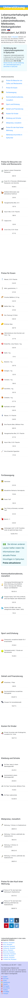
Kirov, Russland (7, 944)
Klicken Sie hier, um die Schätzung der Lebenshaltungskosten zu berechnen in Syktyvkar (14, 64)
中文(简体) (6, 991)
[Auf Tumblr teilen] (16, 920)
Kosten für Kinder (12, 113)
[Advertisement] (14, 152)
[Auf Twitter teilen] (11, 920)
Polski (5, 980)
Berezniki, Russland (8, 952)
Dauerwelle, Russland (9, 954)
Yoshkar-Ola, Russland (9, 959)
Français (5, 993)
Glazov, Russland (8, 950)
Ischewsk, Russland (8, 957)
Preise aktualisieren (12, 563)
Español (5, 984)
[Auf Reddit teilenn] (16, 925)
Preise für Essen (11, 88)
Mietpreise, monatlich (13, 123)
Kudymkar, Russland (9, 946)
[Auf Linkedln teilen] (11, 925)
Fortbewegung (11, 92)
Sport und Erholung (13, 104)
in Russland (14, 37)
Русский (5, 978)
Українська (6, 982)
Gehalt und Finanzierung (14, 109)
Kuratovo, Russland (8, 942)
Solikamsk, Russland (9, 948)
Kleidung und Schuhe (13, 118)
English (5, 976)
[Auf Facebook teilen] (6, 920)
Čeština (5, 990)
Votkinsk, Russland (8, 955)
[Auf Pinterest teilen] (6, 925)
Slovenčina (6, 988)
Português (6, 986)
